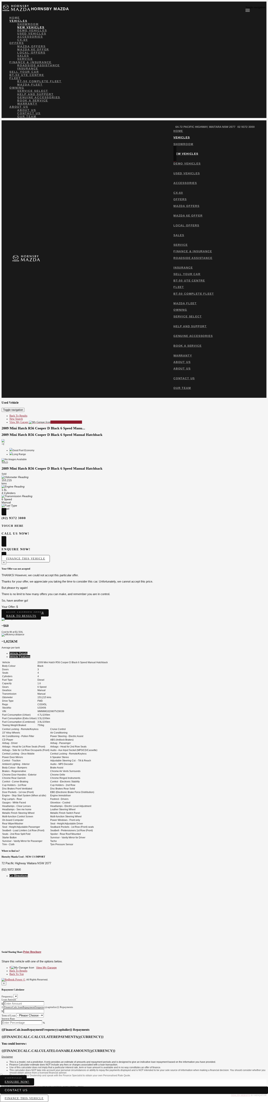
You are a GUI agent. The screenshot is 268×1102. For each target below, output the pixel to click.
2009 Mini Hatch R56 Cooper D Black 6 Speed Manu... (43, 428)
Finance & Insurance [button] (30, 62)
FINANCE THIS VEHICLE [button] (24, 1098)
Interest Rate (8, 1018)
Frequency (7, 996)
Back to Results (21, 616)
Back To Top (16, 974)
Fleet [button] (15, 78)
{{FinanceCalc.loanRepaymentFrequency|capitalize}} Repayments (37, 1007)
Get (18, 875)
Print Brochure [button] (32, 951)
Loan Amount (9, 999)
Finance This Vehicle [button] (25, 558)
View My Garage (45, 422)
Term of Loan (9, 1015)
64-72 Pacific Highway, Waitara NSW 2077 (205, 126)
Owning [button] (16, 87)
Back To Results (18, 415)
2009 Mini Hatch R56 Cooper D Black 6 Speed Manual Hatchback (52, 435)
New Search (16, 418)
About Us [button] (18, 106)
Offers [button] (16, 43)
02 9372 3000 (246, 126)
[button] (134, 1057)
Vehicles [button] (18, 20)
